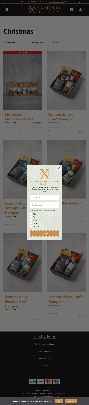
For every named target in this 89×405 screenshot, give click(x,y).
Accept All (71, 401)
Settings (49, 401)
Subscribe (44, 233)
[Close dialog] (59, 168)
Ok (59, 401)
